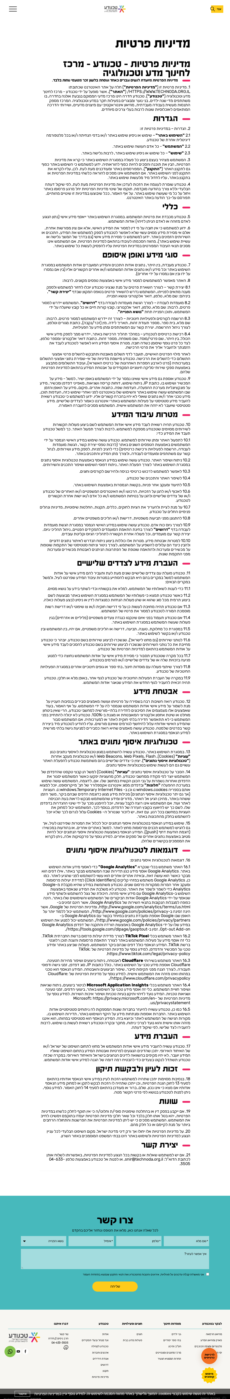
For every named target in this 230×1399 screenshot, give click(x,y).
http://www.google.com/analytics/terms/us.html (144, 906)
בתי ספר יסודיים (172, 1340)
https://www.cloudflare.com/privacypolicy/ (149, 978)
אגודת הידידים (100, 1359)
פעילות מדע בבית (132, 1340)
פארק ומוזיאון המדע (211, 1340)
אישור (22, 1394)
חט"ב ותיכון (174, 1346)
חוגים (139, 1334)
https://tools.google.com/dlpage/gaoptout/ (106, 929)
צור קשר (63, 1334)
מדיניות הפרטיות (46, 1394)
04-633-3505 (59, 1343)
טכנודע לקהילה (99, 1346)
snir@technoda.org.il (144, 1159)
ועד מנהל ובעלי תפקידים (95, 1340)
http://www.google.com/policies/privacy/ (129, 911)
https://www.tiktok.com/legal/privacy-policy (148, 953)
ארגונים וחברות (100, 1353)
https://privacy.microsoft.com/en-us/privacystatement (141, 1000)
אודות (105, 1334)
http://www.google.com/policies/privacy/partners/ (142, 920)
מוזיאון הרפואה (214, 1334)
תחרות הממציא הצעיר (169, 1359)
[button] (12, 9)
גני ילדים (176, 1334)
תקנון (105, 1371)
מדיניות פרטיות (100, 1377)
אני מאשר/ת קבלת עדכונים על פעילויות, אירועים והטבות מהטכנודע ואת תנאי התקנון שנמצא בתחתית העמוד (143, 1274)
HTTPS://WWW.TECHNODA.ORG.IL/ (158, 91)
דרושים (104, 1365)
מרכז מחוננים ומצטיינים (168, 1353)
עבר (219, 9)
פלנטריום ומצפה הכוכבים (208, 1346)
